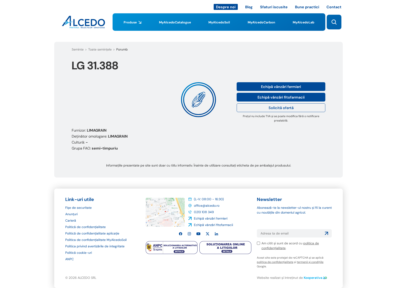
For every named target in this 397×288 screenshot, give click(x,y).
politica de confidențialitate (275, 262)
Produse (130, 22)
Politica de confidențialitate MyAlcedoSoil (96, 240)
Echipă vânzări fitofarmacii (281, 97)
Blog (249, 7)
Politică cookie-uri (78, 253)
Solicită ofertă (281, 107)
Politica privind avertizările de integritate (95, 246)
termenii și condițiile (310, 262)
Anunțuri (71, 214)
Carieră (70, 220)
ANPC (69, 259)
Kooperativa (313, 278)
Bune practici (307, 7)
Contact (333, 7)
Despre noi (225, 7)
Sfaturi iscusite (274, 7)
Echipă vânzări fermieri (281, 86)
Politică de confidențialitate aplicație (92, 233)
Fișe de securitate (78, 208)
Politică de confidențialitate (85, 227)
